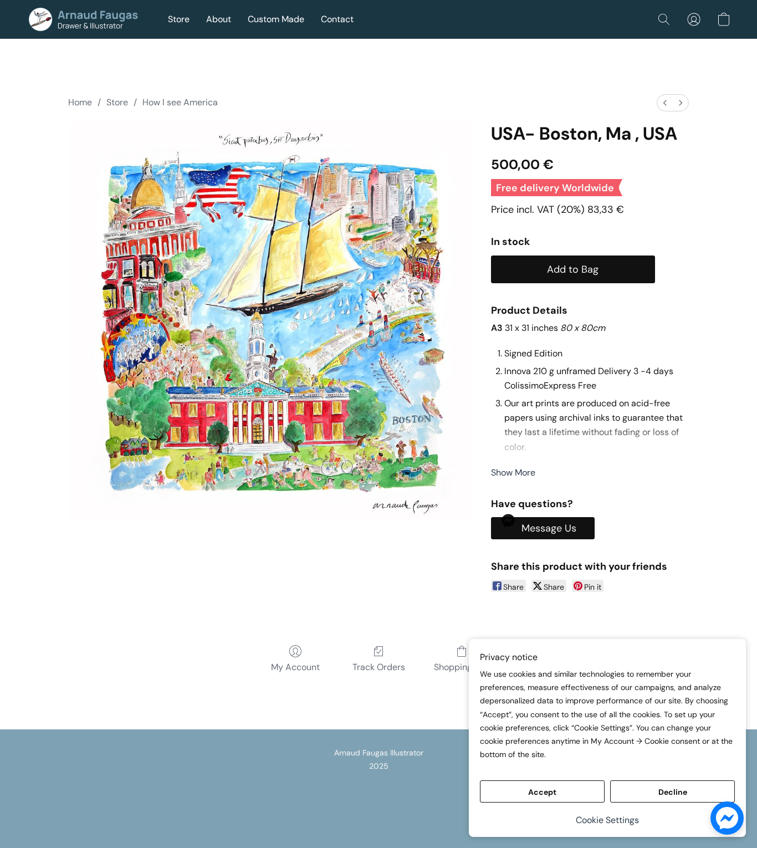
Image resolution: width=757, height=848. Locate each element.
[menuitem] (665, 103)
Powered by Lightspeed (378, 818)
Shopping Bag (462, 667)
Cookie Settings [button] (607, 820)
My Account (295, 667)
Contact (337, 19)
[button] (86, 19)
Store (179, 19)
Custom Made (276, 19)
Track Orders (378, 667)
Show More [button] (513, 472)
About (218, 19)
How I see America (180, 102)
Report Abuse (378, 799)
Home (80, 102)
